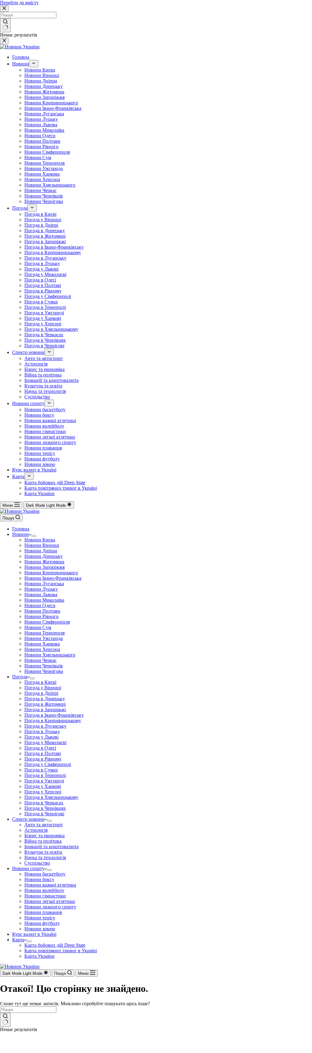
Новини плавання (43, 912)
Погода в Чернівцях (45, 808)
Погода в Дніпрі (41, 693)
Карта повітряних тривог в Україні (60, 950)
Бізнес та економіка (44, 835)
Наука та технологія (45, 857)
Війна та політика (43, 841)
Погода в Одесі (40, 747)
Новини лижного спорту (50, 906)
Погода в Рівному (43, 758)
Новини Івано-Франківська (52, 578)
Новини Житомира (44, 561)
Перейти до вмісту (19, 2)
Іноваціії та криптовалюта (51, 846)
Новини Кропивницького (51, 572)
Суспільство (37, 863)
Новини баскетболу (45, 873)
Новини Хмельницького (49, 654)
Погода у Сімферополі (47, 764)
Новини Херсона (42, 649)
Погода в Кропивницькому (52, 720)
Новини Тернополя (44, 632)
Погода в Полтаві (42, 753)
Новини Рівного (41, 616)
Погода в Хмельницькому (51, 797)
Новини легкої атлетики (49, 901)
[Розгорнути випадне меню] (33, 536)
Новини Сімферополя (47, 621)
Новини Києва (39, 539)
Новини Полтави (42, 611)
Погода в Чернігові (44, 813)
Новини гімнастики (45, 895)
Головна (20, 528)
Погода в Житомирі (45, 704)
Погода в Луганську (45, 726)
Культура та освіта (43, 852)
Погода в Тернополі (45, 775)
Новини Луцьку (41, 589)
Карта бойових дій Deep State (54, 945)
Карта (18, 939)
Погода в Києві (40, 682)
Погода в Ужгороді (44, 780)
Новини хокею (39, 928)
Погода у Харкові (42, 786)
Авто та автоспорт (43, 824)
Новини (20, 534)
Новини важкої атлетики (50, 884)
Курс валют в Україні (34, 934)
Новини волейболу (44, 890)
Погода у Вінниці (42, 687)
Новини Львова (40, 594)
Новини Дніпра (40, 550)
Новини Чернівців (43, 665)
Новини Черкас (40, 660)
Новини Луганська (44, 583)
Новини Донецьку (43, 556)
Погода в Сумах (41, 769)
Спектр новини (28, 819)
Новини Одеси (39, 605)
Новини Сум (37, 627)
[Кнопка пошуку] (5, 1020)
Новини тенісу (39, 917)
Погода (19, 676)
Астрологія (36, 830)
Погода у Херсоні (42, 791)
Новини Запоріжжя (44, 567)
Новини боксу (39, 879)
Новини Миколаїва (44, 600)
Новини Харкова (42, 643)
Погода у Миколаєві (45, 742)
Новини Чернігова (43, 671)
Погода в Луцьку (42, 731)
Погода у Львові (41, 737)
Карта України (39, 956)
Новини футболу (42, 923)
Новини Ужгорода (43, 638)
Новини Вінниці (41, 545)
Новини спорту (28, 868)
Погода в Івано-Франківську (54, 715)
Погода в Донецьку (44, 698)
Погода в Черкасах (43, 802)
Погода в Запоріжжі (45, 709)
